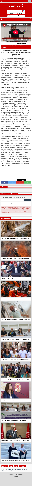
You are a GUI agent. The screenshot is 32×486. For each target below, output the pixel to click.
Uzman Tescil (18, 474)
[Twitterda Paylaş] (12, 182)
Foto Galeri (21, 15)
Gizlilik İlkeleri (22, 466)
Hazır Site (11, 474)
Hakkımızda (4, 466)
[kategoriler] (30, 19)
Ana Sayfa (11, 13)
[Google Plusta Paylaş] (19, 182)
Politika (10, 45)
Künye (15, 466)
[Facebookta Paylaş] (4, 182)
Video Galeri (11, 15)
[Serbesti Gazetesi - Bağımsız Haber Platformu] (16, 6)
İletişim (20, 13)
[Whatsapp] (27, 182)
